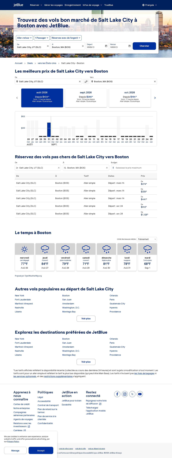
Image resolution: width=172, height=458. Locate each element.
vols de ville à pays (66, 449)
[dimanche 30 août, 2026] (44, 136)
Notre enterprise (21, 408)
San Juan (67, 299)
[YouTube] (140, 394)
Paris (112, 299)
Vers (91, 77)
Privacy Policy (13, 441)
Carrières (19, 430)
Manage (15, 450)
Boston (66, 295)
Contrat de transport (48, 405)
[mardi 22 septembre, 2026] (139, 136)
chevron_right (155, 98)
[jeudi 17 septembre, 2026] (118, 126)
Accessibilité (44, 401)
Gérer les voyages (53, 5)
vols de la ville (80, 449)
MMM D (90, 47)
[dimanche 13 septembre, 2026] (102, 136)
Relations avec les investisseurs (22, 425)
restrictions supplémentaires (58, 376)
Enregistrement (73, 5)
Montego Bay (69, 311)
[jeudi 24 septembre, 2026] (147, 131)
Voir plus (86, 318)
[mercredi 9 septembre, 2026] (85, 131)
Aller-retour (23, 38)
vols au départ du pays (96, 449)
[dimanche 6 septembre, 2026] (73, 131)
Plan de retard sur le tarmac (47, 410)
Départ (89, 44)
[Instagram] (125, 394)
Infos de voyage (92, 5)
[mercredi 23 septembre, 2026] (143, 136)
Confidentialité (45, 423)
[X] (132, 394)
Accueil (18, 63)
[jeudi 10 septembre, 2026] (89, 136)
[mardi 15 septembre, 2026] (110, 136)
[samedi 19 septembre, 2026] (126, 136)
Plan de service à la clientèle (47, 418)
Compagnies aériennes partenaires (24, 414)
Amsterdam (68, 303)
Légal (40, 397)
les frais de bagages (144, 373)
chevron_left (17, 98)
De (18, 44)
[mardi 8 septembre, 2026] (81, 136)
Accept (41, 450)
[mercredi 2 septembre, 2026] (57, 136)
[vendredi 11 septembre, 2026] (94, 136)
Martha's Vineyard (24, 303)
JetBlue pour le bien (71, 400)
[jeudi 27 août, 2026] (32, 128)
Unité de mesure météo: (126, 239)
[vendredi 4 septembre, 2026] (65, 131)
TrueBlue (108, 5)
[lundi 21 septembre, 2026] (134, 136)
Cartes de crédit (21, 404)
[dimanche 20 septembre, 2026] (130, 136)
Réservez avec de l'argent (65, 38)
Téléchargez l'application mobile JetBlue (96, 410)
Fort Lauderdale (23, 299)
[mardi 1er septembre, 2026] (53, 136)
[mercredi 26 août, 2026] (28, 128)
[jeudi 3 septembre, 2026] (61, 131)
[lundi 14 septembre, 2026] (106, 136)
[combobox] (31, 47)
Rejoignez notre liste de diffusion (96, 402)
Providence (115, 311)
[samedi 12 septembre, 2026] (98, 128)
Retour (113, 44)
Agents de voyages (23, 419)
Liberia (18, 311)
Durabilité (66, 404)
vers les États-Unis (47, 63)
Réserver (36, 5)
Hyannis (113, 307)
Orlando (114, 295)
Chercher (144, 46)
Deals (30, 63)
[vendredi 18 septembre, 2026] (122, 136)
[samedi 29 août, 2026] (40, 136)
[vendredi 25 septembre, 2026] (151, 136)
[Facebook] (117, 394)
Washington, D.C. (71, 307)
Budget (114, 162)
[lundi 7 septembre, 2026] (77, 136)
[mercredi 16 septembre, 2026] (114, 136)
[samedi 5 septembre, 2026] (69, 132)
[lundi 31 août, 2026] (48, 130)
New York (19, 295)
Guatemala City (117, 303)
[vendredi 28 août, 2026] (36, 128)
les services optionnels (24, 376)
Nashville (19, 307)
